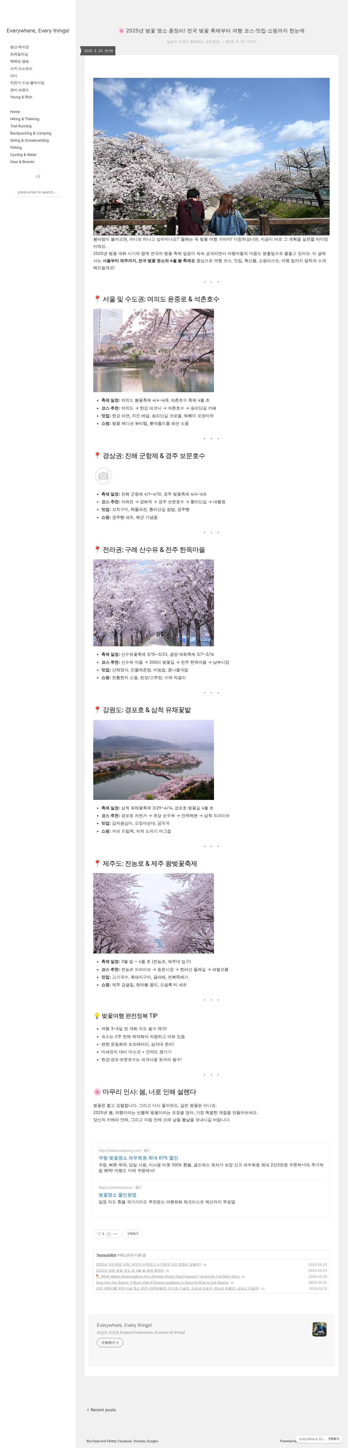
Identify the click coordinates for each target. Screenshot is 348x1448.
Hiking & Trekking (24, 119)
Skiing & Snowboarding (29, 140)
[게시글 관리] (115, 1234)
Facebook (125, 1441)
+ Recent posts (101, 1409)
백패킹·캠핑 (19, 61)
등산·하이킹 (19, 47)
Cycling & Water (23, 154)
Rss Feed (93, 1441)
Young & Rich (21, 97)
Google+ (153, 1441)
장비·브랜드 (19, 90)
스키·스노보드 (21, 68)
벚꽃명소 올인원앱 (118, 1194)
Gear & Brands (22, 161)
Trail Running (21, 126)
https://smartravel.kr (116, 1187)
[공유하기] (109, 1234)
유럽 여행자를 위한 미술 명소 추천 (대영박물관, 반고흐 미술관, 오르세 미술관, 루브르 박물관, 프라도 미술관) (177, 1288)
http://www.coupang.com (120, 1150)
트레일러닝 (19, 54)
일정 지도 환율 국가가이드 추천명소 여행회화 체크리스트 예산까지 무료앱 (167, 1201)
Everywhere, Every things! (38, 31)
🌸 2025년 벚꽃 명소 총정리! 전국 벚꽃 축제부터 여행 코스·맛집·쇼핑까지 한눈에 (211, 31)
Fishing (16, 147)
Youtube (139, 1441)
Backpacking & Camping (30, 133)
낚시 (13, 75)
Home (15, 111)
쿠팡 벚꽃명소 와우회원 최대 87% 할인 (138, 1157)
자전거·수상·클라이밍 (27, 82)
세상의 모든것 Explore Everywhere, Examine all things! (141, 1332)
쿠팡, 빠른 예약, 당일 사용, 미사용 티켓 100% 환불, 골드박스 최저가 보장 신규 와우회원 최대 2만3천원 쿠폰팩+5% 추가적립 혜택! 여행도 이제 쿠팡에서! (211, 1167)
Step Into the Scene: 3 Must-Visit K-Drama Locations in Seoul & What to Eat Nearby (162, 1282)
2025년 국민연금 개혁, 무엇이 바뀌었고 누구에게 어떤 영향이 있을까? (148, 1264)
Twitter (111, 1441)
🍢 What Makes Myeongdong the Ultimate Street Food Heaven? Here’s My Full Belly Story (168, 1276)
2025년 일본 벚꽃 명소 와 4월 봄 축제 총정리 (130, 1270)
